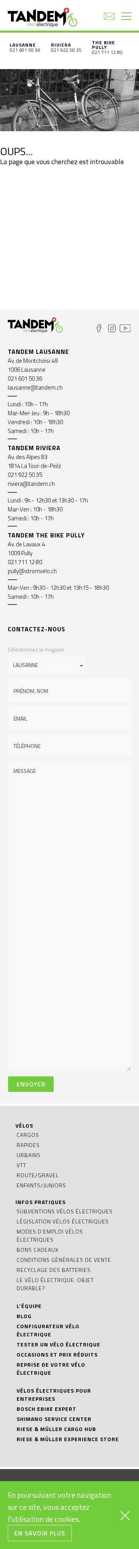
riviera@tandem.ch (31, 483)
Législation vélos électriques (63, 1221)
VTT (21, 1165)
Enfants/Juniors (41, 1185)
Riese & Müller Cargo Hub (56, 1429)
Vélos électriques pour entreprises (54, 1394)
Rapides (28, 1145)
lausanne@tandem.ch (35, 387)
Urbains (29, 1155)
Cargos (28, 1135)
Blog (24, 1316)
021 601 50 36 (25, 50)
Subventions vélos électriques (65, 1211)
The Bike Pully (103, 45)
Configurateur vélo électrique (48, 1330)
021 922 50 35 (66, 50)
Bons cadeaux (38, 1250)
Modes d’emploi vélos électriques (50, 1235)
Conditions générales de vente (64, 1260)
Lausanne (23, 45)
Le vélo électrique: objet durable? (55, 1284)
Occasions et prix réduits (57, 1354)
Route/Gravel (38, 1175)
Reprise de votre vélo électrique (51, 1368)
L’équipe (29, 1306)
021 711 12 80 (107, 52)
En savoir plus (39, 1533)
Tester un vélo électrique (58, 1344)
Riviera (61, 45)
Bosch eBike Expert (46, 1409)
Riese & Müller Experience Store (68, 1439)
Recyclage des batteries (54, 1270)
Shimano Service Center (54, 1419)
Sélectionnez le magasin (36, 649)
